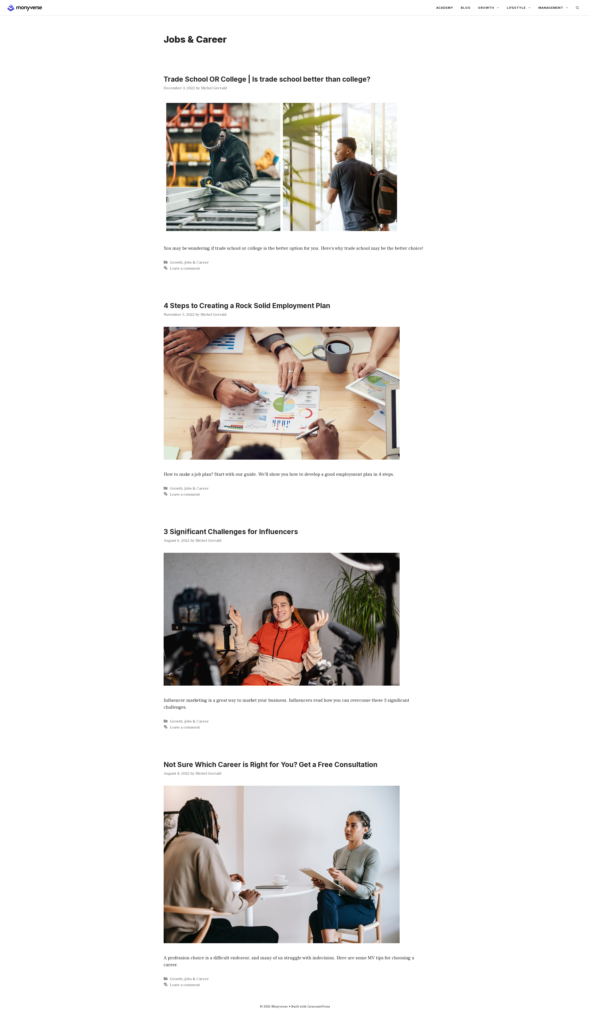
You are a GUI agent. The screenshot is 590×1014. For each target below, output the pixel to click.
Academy (444, 7)
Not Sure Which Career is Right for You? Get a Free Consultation (271, 764)
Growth (486, 7)
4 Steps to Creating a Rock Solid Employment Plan (247, 305)
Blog (466, 7)
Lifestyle (516, 7)
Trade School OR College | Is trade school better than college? (267, 79)
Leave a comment (185, 268)
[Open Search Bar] (577, 7)
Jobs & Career (196, 262)
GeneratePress (318, 1006)
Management (550, 7)
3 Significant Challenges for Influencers (231, 531)
